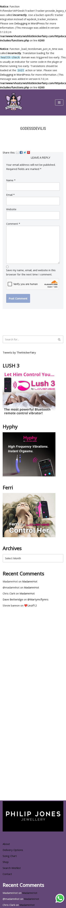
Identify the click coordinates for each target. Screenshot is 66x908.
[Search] (59, 339)
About (6, 844)
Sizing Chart (10, 856)
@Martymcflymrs (37, 599)
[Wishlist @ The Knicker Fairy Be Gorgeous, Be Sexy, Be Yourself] (13, 102)
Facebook (21, 152)
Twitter (24, 152)
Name (10, 180)
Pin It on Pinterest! (28, 152)
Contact (7, 874)
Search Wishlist (12, 868)
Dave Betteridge (13, 599)
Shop (6, 862)
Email (17, 152)
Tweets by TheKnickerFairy (19, 352)
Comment (13, 223)
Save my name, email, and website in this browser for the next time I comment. (31, 272)
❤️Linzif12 (30, 605)
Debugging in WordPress (29, 23)
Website (11, 209)
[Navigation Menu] (59, 102)
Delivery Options (13, 850)
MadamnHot (29, 581)
